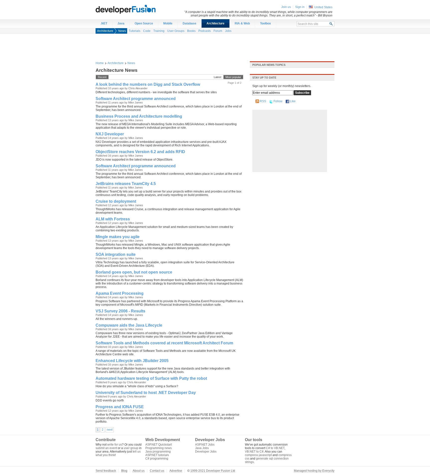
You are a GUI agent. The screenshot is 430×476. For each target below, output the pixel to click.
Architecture (215, 23)
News (122, 31)
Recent (102, 77)
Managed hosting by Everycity (314, 471)
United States (323, 7)
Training (158, 31)
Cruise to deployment (116, 201)
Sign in (300, 7)
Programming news (158, 448)
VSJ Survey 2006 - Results (120, 311)
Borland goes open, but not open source (134, 272)
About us (139, 471)
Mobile (167, 23)
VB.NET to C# (254, 451)
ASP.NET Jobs (205, 444)
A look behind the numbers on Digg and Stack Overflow (148, 84)
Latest (217, 77)
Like (293, 101)
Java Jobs (202, 448)
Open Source (144, 23)
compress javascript (258, 455)
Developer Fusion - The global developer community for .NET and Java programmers (138, 9)
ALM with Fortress (113, 219)
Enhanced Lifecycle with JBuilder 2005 (132, 361)
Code (147, 31)
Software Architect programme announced (136, 98)
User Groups (175, 31)
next (109, 429)
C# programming (156, 458)
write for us (114, 444)
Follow (277, 101)
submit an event (106, 448)
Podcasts (204, 31)
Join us (286, 7)
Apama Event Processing (120, 293)
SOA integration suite (116, 254)
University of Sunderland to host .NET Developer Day (146, 392)
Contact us (157, 471)
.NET (104, 23)
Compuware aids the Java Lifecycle (129, 325)
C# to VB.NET (275, 448)
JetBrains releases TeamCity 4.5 (126, 184)
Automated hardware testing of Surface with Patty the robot (151, 378)
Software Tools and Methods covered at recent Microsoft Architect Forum (164, 343)
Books (191, 31)
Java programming (158, 451)
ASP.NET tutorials (157, 455)
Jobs (228, 31)
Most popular (233, 77)
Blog (124, 471)
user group (131, 448)
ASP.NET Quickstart (158, 444)
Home (100, 63)
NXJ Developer (110, 134)
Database (189, 23)
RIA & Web (242, 23)
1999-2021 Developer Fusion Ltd (212, 471)
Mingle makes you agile (118, 237)
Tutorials (134, 31)
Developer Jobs (205, 451)
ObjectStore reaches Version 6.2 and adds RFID (140, 152)
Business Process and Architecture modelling (139, 116)
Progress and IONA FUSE (120, 407)
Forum (218, 31)
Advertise (175, 471)
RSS (263, 101)
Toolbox (265, 23)
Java (120, 23)
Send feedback (106, 471)
